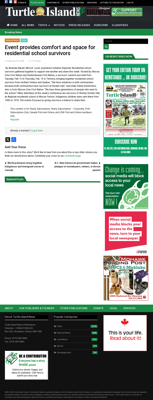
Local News (62, 339)
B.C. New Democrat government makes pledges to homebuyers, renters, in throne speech (77, 167)
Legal (113, 308)
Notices (59, 25)
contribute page (72, 155)
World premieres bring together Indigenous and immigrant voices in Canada (24, 167)
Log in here (37, 130)
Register (14, 119)
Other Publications (73, 2)
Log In (130, 2)
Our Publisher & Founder (36, 308)
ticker (24, 40)
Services (129, 308)
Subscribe (101, 25)
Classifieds (120, 25)
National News (12, 40)
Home (14, 25)
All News (28, 25)
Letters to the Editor (112, 2)
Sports (60, 346)
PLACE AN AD (37, 2)
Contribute (53, 2)
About (9, 308)
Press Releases (79, 25)
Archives (92, 2)
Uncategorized (64, 352)
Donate (22, 2)
